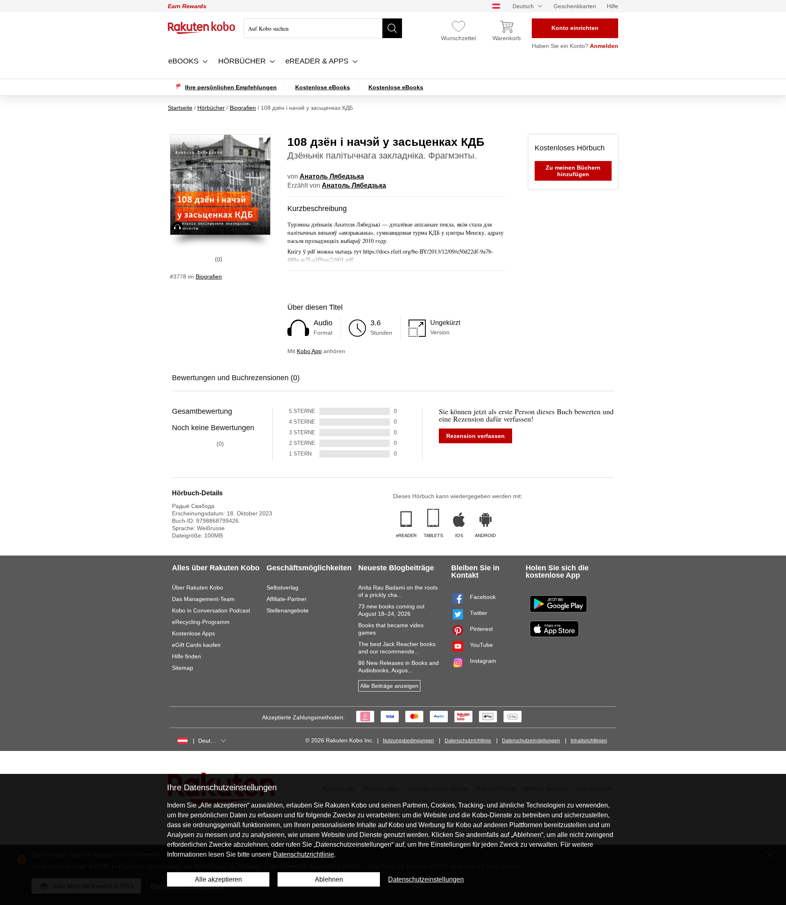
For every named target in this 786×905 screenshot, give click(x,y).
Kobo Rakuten (201, 28)
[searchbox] (323, 28)
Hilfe (612, 6)
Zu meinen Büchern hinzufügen (573, 170)
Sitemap (182, 668)
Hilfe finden (186, 656)
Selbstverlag (282, 587)
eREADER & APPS (317, 61)
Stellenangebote (288, 610)
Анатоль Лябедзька (332, 176)
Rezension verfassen (475, 436)
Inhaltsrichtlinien (589, 741)
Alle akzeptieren (218, 879)
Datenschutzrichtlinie (468, 741)
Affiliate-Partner (287, 599)
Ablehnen (329, 879)
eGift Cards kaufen (196, 645)
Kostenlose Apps (193, 633)
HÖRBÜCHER (243, 61)
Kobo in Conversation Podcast (211, 610)
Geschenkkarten (574, 6)
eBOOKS (184, 61)
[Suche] (392, 28)
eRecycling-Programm (201, 622)
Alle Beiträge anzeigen (389, 686)
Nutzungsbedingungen (408, 741)
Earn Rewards (187, 6)
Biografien (209, 276)
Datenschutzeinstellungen (531, 741)
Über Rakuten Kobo (197, 587)
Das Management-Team (203, 599)
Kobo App (309, 351)
